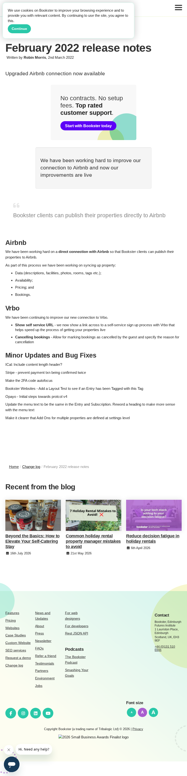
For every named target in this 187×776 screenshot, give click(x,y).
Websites (12, 628)
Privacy (137, 729)
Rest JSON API (76, 633)
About (39, 626)
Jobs (38, 686)
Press (39, 633)
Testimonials (44, 663)
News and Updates (42, 615)
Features (12, 613)
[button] (178, 8)
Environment (45, 678)
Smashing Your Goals (76, 672)
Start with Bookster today (88, 126)
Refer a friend (45, 656)
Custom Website (18, 643)
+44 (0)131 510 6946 (165, 648)
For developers (76, 626)
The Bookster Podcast (75, 659)
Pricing (10, 620)
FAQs (39, 648)
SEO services (15, 650)
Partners (41, 671)
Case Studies (15, 635)
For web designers (72, 615)
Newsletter (43, 641)
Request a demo (18, 658)
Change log (14, 665)
